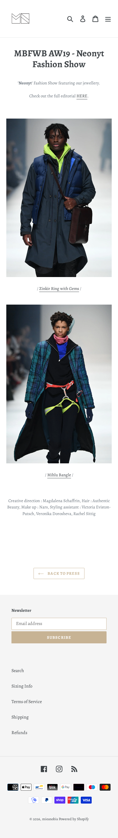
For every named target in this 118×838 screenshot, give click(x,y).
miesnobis (50, 818)
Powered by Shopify (74, 818)
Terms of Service (26, 701)
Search (17, 670)
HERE (81, 96)
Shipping (20, 717)
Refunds (19, 732)
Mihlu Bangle (59, 475)
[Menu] (108, 18)
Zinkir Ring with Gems (59, 288)
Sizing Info (21, 686)
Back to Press (63, 573)
